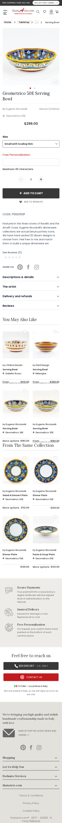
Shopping (9, 757)
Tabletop (24, 22)
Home (7, 22)
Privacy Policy (31, 803)
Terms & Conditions (31, 795)
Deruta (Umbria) (49, 109)
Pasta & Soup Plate (44, 554)
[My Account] (51, 11)
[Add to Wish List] (25, 332)
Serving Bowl (10, 369)
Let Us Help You (13, 767)
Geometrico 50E (15, 116)
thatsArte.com (12, 785)
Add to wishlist (33, 201)
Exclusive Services (14, 776)
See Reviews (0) (12, 252)
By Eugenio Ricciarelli (15, 109)
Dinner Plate (40, 495)
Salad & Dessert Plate (15, 495)
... (36, 22)
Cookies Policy (31, 811)
